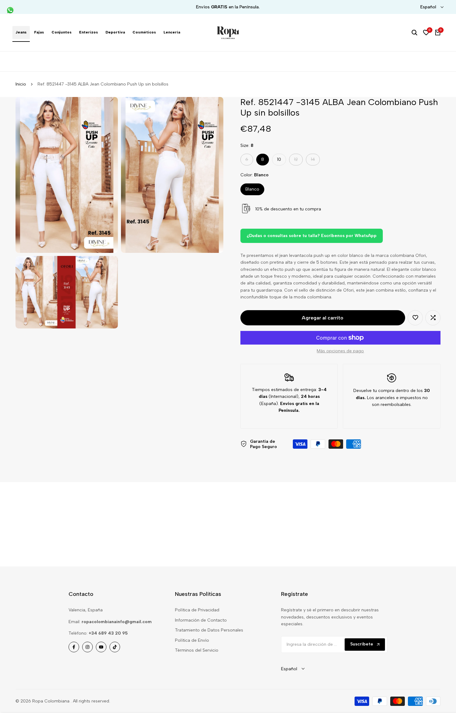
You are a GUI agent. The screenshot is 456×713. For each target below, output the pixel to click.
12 (298, 160)
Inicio (21, 84)
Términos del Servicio (196, 650)
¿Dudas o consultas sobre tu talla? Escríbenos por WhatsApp (312, 235)
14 (315, 160)
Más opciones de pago (340, 351)
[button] (415, 317)
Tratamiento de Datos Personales (209, 630)
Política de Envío (192, 640)
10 (279, 159)
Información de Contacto (201, 620)
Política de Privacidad (197, 610)
